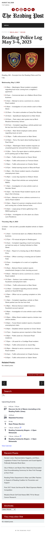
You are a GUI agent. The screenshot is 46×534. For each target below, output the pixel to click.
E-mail (29, 9)
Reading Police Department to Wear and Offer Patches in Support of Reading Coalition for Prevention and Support (22, 480)
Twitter (17, 9)
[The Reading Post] (23, 18)
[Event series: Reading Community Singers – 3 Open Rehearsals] (20, 427)
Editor (22, 32)
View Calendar (7, 446)
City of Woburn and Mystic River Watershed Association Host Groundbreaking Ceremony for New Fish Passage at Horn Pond (23, 470)
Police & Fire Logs (35, 375)
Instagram (21, 9)
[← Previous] (4, 383)
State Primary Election (17, 424)
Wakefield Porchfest (16, 418)
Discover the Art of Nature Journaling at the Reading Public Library (25, 410)
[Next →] (41, 383)
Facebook (13, 9)
